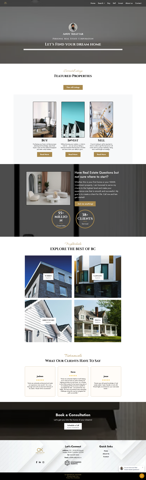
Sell (114, 3)
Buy (108, 3)
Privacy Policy (69, 478)
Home (93, 3)
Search (100, 3)
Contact (138, 3)
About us (129, 3)
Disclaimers (77, 478)
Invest (120, 3)
